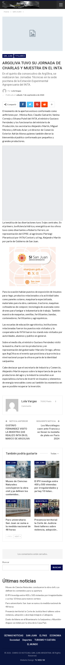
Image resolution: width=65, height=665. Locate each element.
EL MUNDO (32, 644)
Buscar (5, 562)
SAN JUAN (7, 56)
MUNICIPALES (41, 501)
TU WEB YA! (40, 660)
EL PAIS (43, 635)
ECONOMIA (55, 635)
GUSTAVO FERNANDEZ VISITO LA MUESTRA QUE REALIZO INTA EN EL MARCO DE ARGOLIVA (18, 432)
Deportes (27, 640)
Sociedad (15, 640)
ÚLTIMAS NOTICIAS (13, 635)
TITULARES (20, 56)
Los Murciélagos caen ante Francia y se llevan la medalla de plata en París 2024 (48, 432)
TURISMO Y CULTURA (45, 640)
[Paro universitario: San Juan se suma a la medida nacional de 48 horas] (18, 508)
